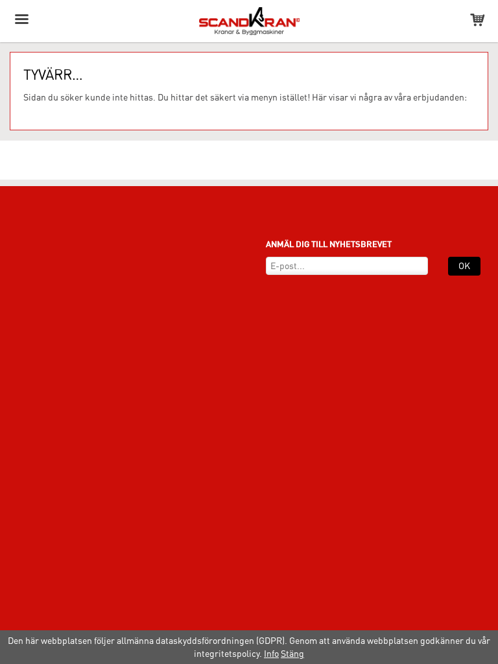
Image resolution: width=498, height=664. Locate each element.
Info (271, 653)
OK (464, 266)
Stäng (292, 653)
